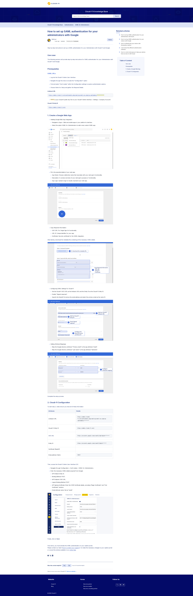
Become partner (87, 584)
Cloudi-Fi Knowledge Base (55, 25)
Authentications (69, 25)
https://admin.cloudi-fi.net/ (57, 107)
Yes (64, 565)
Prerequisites (129, 66)
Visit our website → (71, 571)
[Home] (53, 4)
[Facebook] (48, 555)
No (69, 565)
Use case (128, 63)
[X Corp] (50, 555)
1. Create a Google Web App (133, 69)
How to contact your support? (71, 548)
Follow (110, 39)
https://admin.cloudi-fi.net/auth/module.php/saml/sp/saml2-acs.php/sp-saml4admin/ (73, 95)
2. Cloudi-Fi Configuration (132, 71)
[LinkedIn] (52, 555)
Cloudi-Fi (53, 584)
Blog (52, 586)
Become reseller (87, 586)
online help (73, 550)
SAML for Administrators (82, 25)
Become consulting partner (90, 588)
